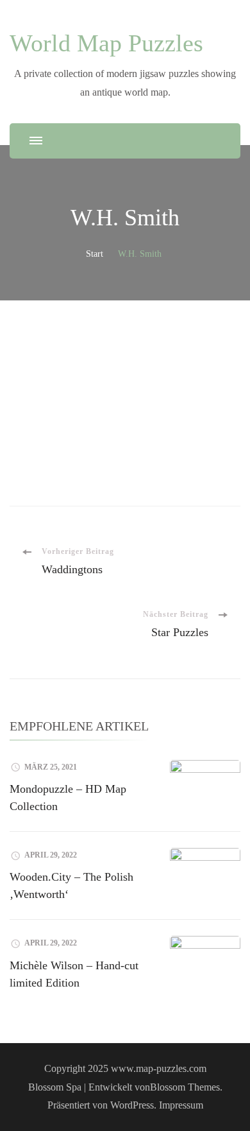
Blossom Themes (185, 1087)
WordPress (132, 1105)
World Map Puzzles (106, 43)
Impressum (181, 1105)
